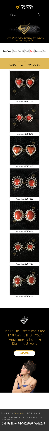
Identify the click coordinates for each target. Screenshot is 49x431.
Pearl (27, 51)
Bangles (10, 417)
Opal (44, 51)
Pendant (28, 417)
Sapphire (38, 51)
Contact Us (24, 353)
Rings (22, 417)
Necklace (17, 417)
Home (4, 417)
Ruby (15, 51)
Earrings (35, 417)
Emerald (21, 51)
